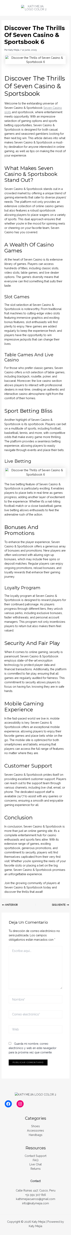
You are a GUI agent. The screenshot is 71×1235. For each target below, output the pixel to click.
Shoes (35, 1126)
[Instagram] (20, 1103)
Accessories (35, 1130)
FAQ (35, 1160)
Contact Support (35, 1155)
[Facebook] (8, 1103)
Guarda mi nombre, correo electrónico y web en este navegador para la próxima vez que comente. (32, 1048)
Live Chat (35, 1164)
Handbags (35, 1134)
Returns (36, 1168)
